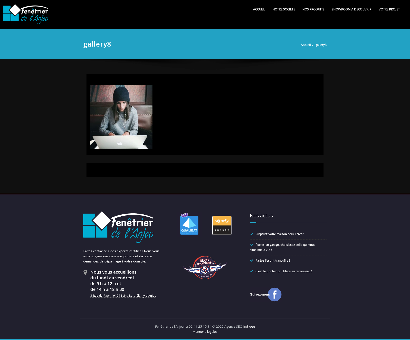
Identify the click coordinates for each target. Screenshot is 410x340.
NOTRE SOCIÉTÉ (283, 9)
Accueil (306, 45)
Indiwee (249, 326)
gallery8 (321, 45)
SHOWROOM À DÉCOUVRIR (351, 9)
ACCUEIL (259, 9)
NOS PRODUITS (313, 9)
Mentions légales (205, 331)
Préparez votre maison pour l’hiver (279, 234)
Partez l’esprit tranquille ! (272, 260)
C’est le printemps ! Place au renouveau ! (283, 271)
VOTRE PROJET (389, 9)
